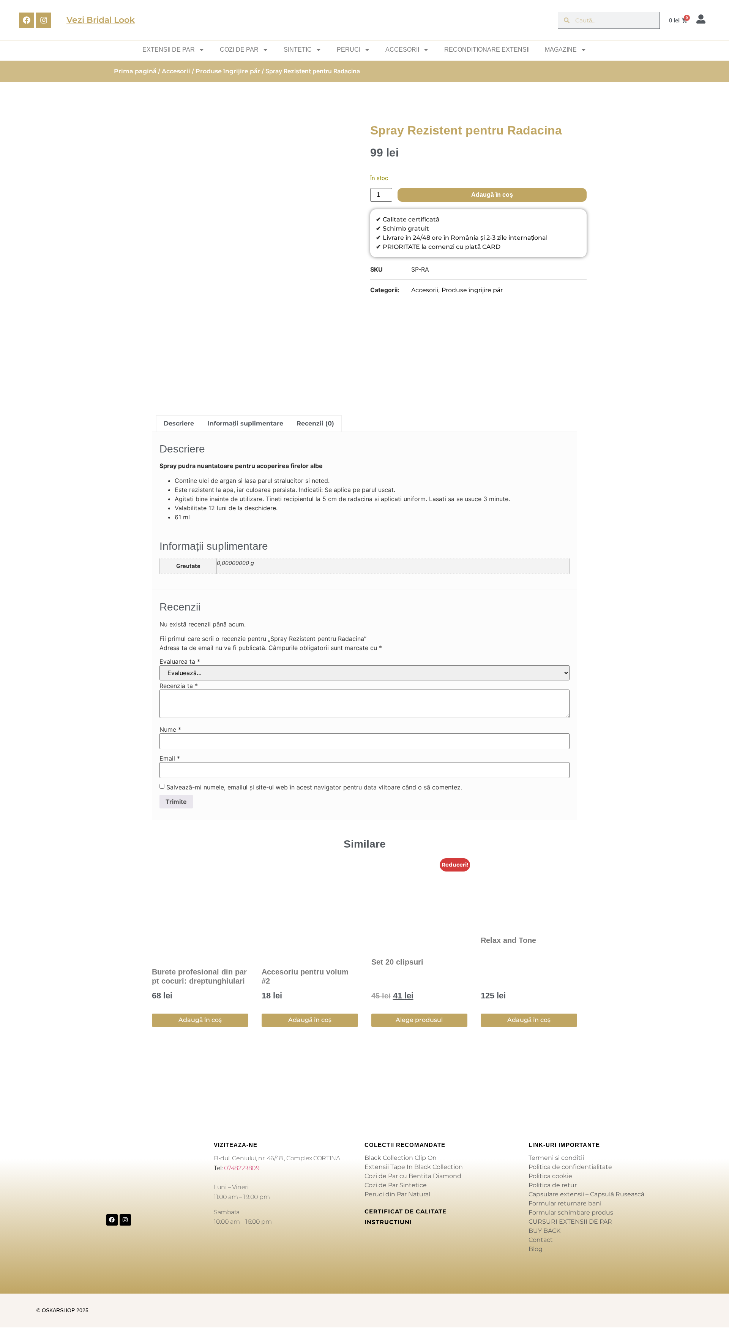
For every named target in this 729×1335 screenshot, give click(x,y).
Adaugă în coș (492, 194)
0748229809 (242, 1168)
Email (169, 758)
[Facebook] (26, 20)
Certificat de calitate (405, 1211)
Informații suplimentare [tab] (245, 423)
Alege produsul (419, 1019)
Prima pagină (135, 71)
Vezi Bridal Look (100, 20)
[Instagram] (43, 20)
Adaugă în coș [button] (200, 1019)
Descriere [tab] (179, 423)
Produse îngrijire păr (228, 71)
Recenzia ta (178, 686)
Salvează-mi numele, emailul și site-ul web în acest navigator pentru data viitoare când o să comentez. (314, 787)
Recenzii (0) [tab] (315, 423)
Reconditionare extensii (487, 49)
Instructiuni (388, 1222)
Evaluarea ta (179, 661)
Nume (170, 729)
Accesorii (176, 71)
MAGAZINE (561, 49)
